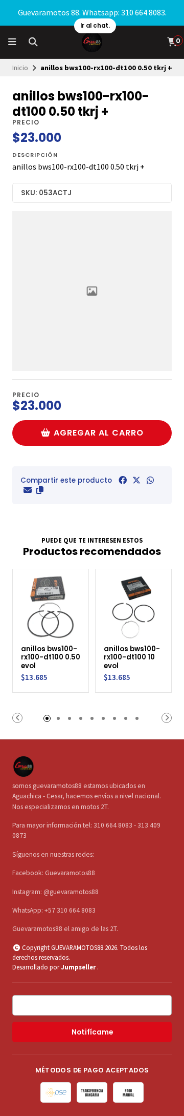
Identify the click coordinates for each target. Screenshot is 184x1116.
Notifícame (92, 1032)
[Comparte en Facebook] (123, 480)
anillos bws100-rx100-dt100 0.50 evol (50, 658)
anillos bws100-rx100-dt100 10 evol (132, 658)
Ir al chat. (95, 26)
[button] (39, 490)
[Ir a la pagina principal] (92, 42)
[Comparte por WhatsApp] (150, 480)
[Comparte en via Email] (27, 490)
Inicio (20, 67)
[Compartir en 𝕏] (136, 480)
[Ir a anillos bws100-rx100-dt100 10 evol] (133, 607)
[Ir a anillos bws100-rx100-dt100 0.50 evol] (50, 607)
